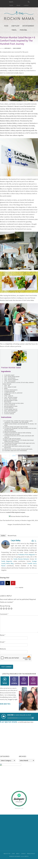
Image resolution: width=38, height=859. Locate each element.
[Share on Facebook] (2, 583)
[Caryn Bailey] (5, 548)
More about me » (5, 704)
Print (19, 364)
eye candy (23, 682)
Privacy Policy (31, 853)
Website (3, 649)
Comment (4, 614)
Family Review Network (21, 559)
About (18, 853)
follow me (4, 682)
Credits (26, 856)
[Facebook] (32, 541)
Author (3, 536)
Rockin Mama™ (19, 15)
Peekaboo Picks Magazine (26, 554)
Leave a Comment (17, 48)
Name (2, 635)
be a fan (14, 682)
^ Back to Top (6, 853)
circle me (33, 682)
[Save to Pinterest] (13, 583)
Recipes (21, 587)
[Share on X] (7, 583)
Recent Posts (12, 536)
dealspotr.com (19, 808)
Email (2, 642)
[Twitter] (35, 541)
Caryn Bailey (15, 540)
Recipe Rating (5, 606)
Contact (23, 853)
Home (13, 853)
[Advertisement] (16, 740)
